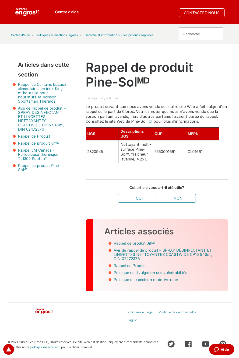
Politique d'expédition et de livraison (146, 279)
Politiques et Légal (140, 312)
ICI (150, 121)
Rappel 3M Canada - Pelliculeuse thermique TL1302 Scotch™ (38, 154)
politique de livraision (45, 347)
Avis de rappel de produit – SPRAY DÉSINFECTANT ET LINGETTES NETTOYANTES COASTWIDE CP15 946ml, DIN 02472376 (42, 119)
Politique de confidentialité (177, 312)
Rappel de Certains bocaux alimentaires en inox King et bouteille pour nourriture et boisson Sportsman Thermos (42, 93)
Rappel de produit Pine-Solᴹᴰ (39, 167)
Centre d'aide (20, 35)
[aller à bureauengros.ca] (27, 12)
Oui (139, 198)
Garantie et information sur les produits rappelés (118, 35)
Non (178, 198)
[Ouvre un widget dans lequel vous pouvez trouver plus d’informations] (221, 350)
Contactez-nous (202, 12)
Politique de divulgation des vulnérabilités (150, 272)
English (132, 320)
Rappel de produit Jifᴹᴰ (38, 143)
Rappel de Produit (34, 136)
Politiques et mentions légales (57, 35)
